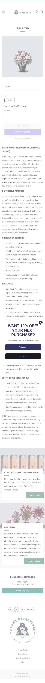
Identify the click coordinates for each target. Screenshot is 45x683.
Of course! (23, 347)
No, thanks (23, 356)
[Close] (41, 323)
